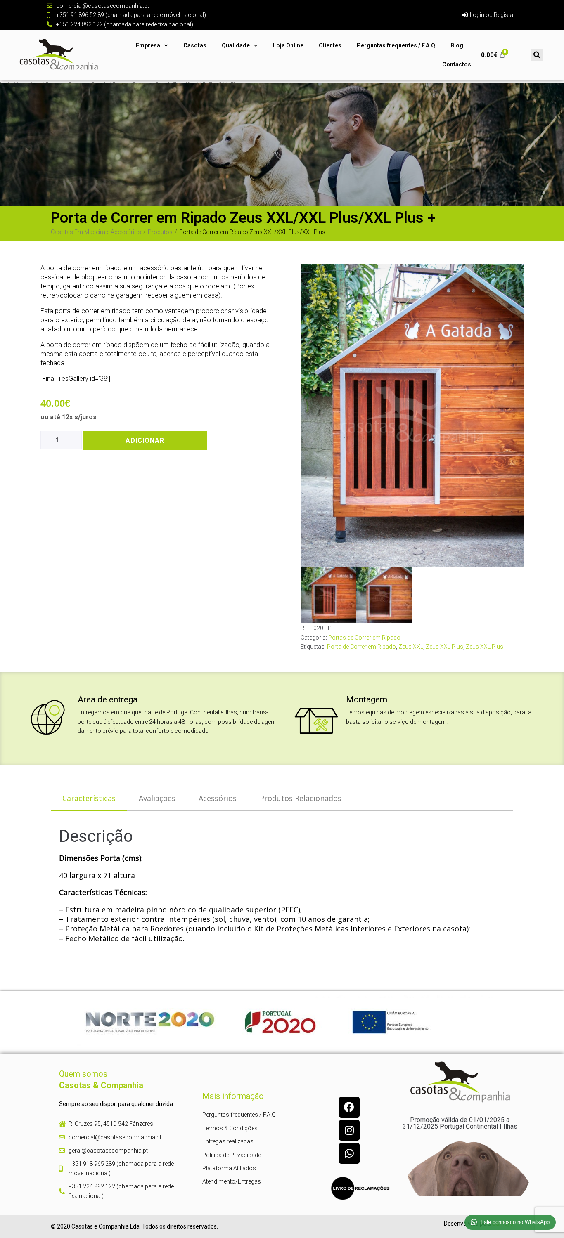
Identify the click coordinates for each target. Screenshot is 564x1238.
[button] (537, 55)
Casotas (194, 45)
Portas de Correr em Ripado (364, 637)
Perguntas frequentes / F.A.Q (396, 45)
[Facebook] (349, 1107)
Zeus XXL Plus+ (486, 646)
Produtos (160, 232)
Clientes (330, 45)
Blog (456, 45)
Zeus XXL (410, 646)
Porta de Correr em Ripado (361, 646)
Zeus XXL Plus (444, 646)
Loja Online (288, 45)
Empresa (148, 45)
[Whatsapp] (349, 1153)
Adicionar (145, 440)
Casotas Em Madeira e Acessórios (96, 232)
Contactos (456, 64)
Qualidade (236, 45)
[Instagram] (349, 1130)
